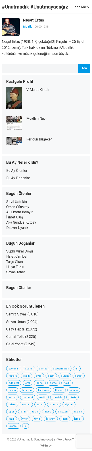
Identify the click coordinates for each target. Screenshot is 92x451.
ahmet (43, 368)
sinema (54, 404)
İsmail (77, 418)
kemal (12, 397)
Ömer (24, 418)
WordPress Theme (69, 439)
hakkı (67, 383)
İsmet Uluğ (14, 217)
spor (11, 411)
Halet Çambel (16, 256)
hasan (12, 390)
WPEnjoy (46, 445)
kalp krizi (43, 390)
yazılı (12, 418)
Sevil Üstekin (16, 202)
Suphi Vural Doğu (19, 251)
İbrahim (50, 418)
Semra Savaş (16, 314)
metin (42, 397)
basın (51, 375)
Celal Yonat (14, 344)
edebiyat (14, 383)
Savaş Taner (15, 272)
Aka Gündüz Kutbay (21, 222)
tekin (35, 411)
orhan (12, 404)
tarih (23, 411)
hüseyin (27, 390)
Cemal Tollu (15, 336)
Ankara (13, 375)
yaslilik (78, 411)
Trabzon (63, 411)
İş (26, 426)
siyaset (69, 404)
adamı (29, 368)
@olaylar (14, 368)
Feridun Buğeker (39, 139)
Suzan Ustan (16, 322)
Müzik (27, 26)
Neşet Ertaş (33, 20)
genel (39, 383)
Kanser (59, 390)
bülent (65, 375)
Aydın (26, 375)
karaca (74, 390)
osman (26, 404)
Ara (84, 68)
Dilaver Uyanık (17, 228)
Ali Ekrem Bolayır (19, 212)
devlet (78, 375)
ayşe (39, 375)
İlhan (65, 418)
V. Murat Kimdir (38, 90)
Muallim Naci (36, 118)
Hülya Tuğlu (15, 267)
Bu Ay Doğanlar (18, 178)
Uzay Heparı (15, 329)
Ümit (37, 418)
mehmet (28, 397)
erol (27, 383)
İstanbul (13, 426)
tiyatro (47, 411)
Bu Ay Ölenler (16, 170)
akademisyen (61, 368)
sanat (40, 404)
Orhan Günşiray (17, 207)
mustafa (57, 397)
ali (76, 368)
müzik (72, 397)
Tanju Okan (14, 262)
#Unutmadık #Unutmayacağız (35, 7)
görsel (53, 383)
